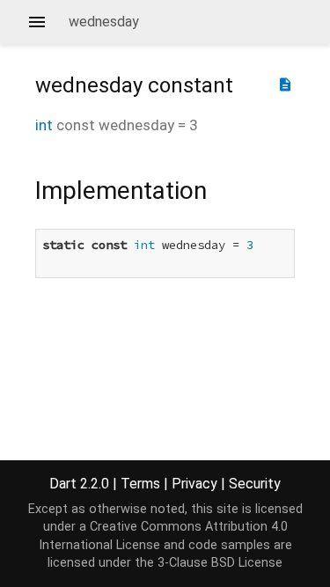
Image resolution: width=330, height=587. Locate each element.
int (44, 125)
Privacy (194, 483)
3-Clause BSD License (220, 562)
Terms (140, 483)
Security (255, 483)
